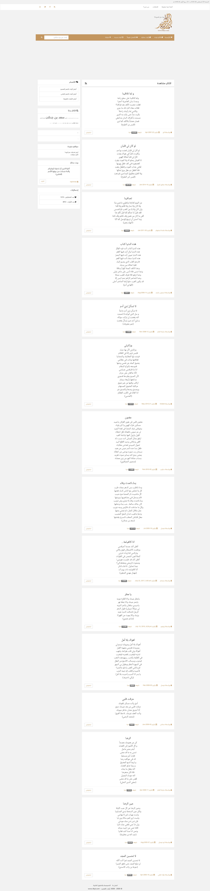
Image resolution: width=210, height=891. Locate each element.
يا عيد (68, 118)
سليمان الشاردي (42, 118)
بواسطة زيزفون (166, 627)
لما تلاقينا (70, 118)
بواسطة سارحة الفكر (164, 332)
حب (56, 123)
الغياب (63, 123)
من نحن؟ (146, 7)
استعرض (88, 132)
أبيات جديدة (118, 37)
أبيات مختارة (145, 37)
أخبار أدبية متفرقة (167, 7)
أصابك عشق (72, 118)
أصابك (75, 118)
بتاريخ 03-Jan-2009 (149, 725)
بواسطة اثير (167, 132)
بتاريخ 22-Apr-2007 (151, 132)
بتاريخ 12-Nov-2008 (146, 332)
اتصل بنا (115, 885)
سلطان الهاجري (70, 123)
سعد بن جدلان (55, 118)
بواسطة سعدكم (165, 581)
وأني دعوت (77, 118)
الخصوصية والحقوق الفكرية (102, 885)
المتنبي (66, 118)
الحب (53, 123)
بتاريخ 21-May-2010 (148, 404)
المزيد (42, 181)
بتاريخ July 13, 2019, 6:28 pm (145, 627)
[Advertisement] (105, 60)
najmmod (73, 182)
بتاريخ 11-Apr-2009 (146, 790)
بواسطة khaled (165, 404)
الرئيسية (168, 37)
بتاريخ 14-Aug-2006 (144, 293)
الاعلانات (155, 7)
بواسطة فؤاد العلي (164, 875)
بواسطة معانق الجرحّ (164, 185)
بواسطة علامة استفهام (163, 230)
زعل (67, 123)
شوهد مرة (135, 132)
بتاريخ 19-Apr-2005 (146, 875)
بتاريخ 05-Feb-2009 (149, 685)
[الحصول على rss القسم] (86, 83)
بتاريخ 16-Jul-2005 (150, 528)
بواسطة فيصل (166, 528)
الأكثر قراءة (158, 37)
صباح (65, 123)
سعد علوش (75, 123)
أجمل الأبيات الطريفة (69, 99)
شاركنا (107, 37)
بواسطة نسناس (165, 725)
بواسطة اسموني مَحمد (163, 293)
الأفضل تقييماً (131, 37)
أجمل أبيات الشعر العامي (68, 94)
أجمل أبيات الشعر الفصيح (68, 89)
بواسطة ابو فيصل (165, 842)
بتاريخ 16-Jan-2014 (146, 185)
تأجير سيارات (74, 155)
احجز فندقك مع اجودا (71, 152)
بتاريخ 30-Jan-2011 (144, 230)
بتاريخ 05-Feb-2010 (149, 469)
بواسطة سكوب (165, 469)
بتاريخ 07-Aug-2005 (147, 842)
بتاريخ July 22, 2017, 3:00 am (145, 581)
